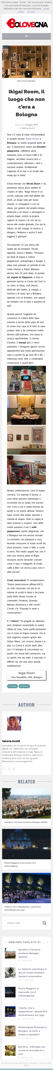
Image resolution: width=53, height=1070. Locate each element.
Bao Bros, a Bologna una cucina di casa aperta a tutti (31, 1050)
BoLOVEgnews (26, 81)
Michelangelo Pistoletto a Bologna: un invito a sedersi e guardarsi (32, 1031)
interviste (24, 686)
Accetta (31, 11)
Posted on (26, 124)
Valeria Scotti (28, 128)
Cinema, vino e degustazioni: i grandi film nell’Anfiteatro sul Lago (32, 1011)
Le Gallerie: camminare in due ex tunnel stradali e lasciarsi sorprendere (32, 973)
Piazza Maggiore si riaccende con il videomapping (28, 992)
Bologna (12, 686)
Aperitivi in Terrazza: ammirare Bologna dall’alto (25, 822)
